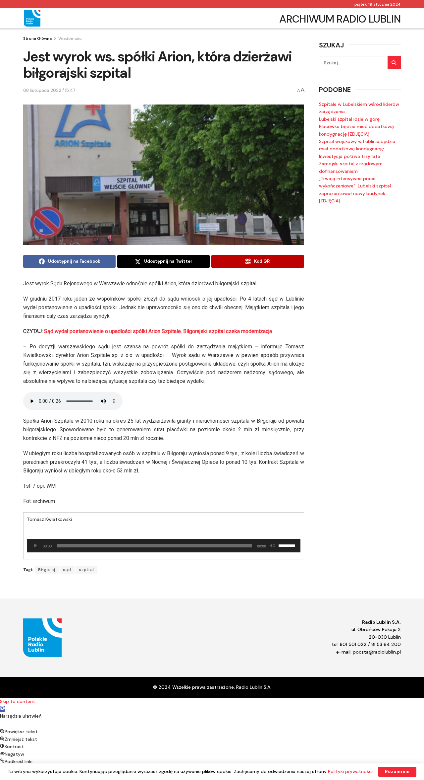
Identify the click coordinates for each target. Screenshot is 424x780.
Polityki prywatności (350, 771)
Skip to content (17, 701)
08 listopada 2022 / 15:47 (49, 90)
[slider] (288, 545)
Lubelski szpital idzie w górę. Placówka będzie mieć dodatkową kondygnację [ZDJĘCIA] (356, 126)
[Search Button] (394, 62)
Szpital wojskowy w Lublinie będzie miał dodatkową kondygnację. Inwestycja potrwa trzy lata (357, 148)
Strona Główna (37, 38)
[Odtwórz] (35, 545)
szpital (86, 569)
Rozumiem (397, 771)
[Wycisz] (272, 545)
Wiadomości (70, 38)
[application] (163, 545)
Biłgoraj (46, 569)
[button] (2, 709)
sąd (67, 569)
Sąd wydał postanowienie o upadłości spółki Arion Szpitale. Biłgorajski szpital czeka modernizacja (158, 331)
